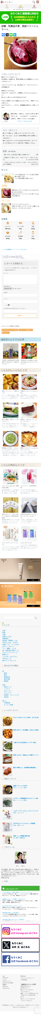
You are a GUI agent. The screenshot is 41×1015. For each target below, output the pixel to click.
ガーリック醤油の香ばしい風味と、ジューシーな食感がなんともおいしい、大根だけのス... (10, 397)
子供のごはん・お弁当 (10, 643)
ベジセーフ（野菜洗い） (26, 330)
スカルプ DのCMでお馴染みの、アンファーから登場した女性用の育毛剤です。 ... (29, 492)
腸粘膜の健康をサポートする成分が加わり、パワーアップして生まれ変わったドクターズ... (10, 521)
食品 (5, 673)
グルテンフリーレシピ (10, 653)
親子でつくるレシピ (9, 661)
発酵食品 (5, 639)
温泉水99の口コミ (25, 986)
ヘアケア (7, 689)
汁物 (3, 635)
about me (5, 978)
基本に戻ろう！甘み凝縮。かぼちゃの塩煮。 (26, 730)
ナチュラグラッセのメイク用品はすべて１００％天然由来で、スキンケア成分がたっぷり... (10, 548)
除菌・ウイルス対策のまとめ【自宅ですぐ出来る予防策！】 (29, 995)
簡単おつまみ (7, 637)
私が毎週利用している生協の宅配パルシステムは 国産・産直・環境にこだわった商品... (10, 492)
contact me (6, 988)
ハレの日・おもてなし (10, 657)
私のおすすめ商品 (8, 983)
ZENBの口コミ (24, 988)
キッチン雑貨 (8, 705)
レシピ (7, 625)
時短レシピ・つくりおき (10, 645)
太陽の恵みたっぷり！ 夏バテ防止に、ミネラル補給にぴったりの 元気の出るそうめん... (29, 397)
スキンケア (8, 693)
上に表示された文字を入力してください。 (15, 308)
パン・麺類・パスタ (9, 649)
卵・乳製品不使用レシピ (10, 651)
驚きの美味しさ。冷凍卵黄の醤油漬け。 (25, 768)
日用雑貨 (7, 703)
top (3, 976)
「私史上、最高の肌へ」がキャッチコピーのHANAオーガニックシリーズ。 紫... (29, 521)
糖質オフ (5, 655)
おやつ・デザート (8, 647)
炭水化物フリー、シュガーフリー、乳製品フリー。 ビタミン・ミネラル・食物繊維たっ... (29, 425)
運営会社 (23, 976)
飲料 (5, 675)
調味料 (6, 681)
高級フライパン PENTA (20, 786)
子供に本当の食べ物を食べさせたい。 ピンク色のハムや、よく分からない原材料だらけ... (10, 425)
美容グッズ (8, 687)
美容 (3, 685)
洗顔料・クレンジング (11, 695)
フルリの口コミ (25, 992)
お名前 (5, 293)
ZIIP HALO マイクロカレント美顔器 (24, 823)
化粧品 (6, 697)
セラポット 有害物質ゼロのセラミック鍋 (25, 798)
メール (5, 299)
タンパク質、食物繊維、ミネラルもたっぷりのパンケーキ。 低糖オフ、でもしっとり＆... (29, 454)
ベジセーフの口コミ (26, 1001)
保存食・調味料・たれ (10, 641)
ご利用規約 (23, 980)
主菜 (3, 631)
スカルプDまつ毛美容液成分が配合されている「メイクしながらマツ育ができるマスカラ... (29, 547)
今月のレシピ (7, 659)
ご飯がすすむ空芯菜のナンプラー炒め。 (25, 743)
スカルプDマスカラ (26, 543)
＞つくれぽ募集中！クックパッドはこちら (14, 249)
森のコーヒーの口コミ (27, 990)
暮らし (4, 701)
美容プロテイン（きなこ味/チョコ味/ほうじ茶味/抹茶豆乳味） (10, 516)
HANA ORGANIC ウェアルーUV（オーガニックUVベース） (29, 516)
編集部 (5, 985)
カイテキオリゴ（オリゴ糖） (10, 330)
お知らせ (5, 986)
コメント (5, 273)
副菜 (3, 633)
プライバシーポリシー (27, 978)
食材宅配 (7, 679)
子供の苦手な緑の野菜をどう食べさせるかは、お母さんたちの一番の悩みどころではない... (10, 454)
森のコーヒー (5, 333)
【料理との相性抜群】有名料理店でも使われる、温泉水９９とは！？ (10, 362)
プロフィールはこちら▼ (24, 121)
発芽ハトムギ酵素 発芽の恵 (21, 836)
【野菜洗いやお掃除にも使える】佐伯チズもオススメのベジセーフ (29, 362)
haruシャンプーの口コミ (27, 999)
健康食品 (7, 677)
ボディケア (8, 691)
